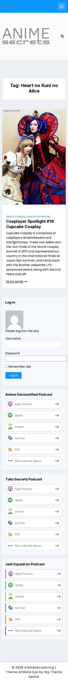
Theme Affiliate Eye (22, 672)
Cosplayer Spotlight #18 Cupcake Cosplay (30, 224)
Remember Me (19, 366)
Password (12, 353)
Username (13, 338)
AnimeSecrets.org (39, 667)
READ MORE (15, 281)
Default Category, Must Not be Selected (28, 216)
